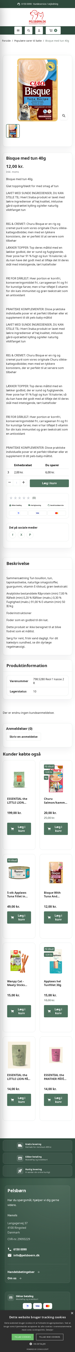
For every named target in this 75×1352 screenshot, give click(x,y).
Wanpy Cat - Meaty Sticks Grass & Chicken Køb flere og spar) (18, 983)
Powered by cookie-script (37, 1349)
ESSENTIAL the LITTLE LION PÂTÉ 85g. (19, 1077)
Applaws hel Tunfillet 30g (52, 983)
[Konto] (39, 30)
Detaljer (49, 1329)
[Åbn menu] (18, 30)
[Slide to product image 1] (13, 131)
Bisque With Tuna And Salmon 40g (52, 894)
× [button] (72, 1313)
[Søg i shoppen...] (28, 30)
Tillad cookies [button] (23, 1337)
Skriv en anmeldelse (24, 737)
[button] (37, 1344)
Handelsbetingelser (21, 1272)
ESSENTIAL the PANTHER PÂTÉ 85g (54, 1077)
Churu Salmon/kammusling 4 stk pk (56, 801)
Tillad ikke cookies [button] (49, 1337)
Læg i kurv (49, 483)
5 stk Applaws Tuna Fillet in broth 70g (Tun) (17, 894)
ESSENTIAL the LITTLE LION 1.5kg (17, 801)
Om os (12, 1278)
